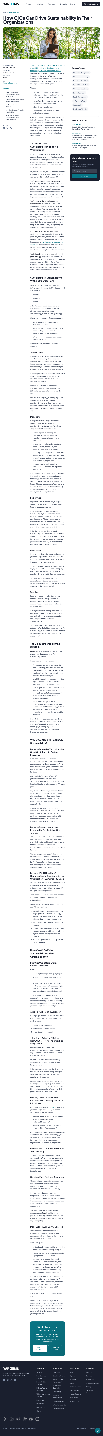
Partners (89, 1376)
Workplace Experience (80, 89)
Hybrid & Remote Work (80, 85)
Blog (4, 12)
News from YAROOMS (80, 81)
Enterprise (63, 4)
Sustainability (13, 12)
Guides (72, 1383)
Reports (72, 1376)
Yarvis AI (39, 1372)
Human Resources (79, 93)
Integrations (41, 1407)
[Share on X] (7, 128)
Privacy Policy (81, 1428)
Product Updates (75, 1394)
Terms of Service (94, 1428)
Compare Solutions (92, 1383)
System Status (74, 1401)
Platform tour (56, 1349)
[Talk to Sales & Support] (98, 1431)
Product (28, 4)
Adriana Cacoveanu (10, 83)
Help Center (74, 1398)
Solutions (40, 4)
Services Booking (58, 1401)
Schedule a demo (92, 4)
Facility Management (80, 97)
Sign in (39, 1411)
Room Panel (40, 1400)
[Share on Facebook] (11, 128)
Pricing (72, 4)
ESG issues (52, 1107)
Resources (51, 4)
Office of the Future (79, 101)
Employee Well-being (80, 109)
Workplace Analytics (59, 1405)
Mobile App (40, 1404)
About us (89, 1372)
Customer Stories (75, 1387)
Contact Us (90, 1379)
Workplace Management (81, 73)
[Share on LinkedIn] (4, 128)
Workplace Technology (81, 77)
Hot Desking (57, 1391)
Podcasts (73, 1379)
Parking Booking (58, 1408)
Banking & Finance (59, 1376)
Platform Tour (74, 1390)
